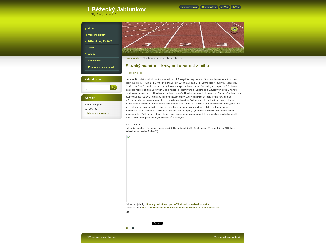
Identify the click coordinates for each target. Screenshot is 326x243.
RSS (226, 7)
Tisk (237, 7)
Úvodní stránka (190, 7)
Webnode (236, 237)
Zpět (128, 228)
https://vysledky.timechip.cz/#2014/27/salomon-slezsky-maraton (177, 204)
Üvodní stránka (133, 58)
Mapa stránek (210, 7)
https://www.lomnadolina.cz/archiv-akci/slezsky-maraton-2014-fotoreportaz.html (181, 207)
